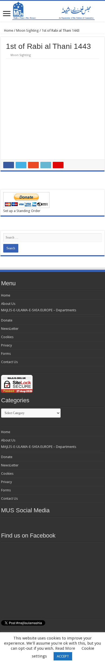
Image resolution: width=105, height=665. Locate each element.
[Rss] (23, 523)
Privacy (6, 345)
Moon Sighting (27, 30)
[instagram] (81, 523)
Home (8, 30)
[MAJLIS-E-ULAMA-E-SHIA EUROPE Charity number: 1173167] (52, 11)
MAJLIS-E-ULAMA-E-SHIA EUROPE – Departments (38, 310)
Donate (6, 320)
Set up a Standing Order (21, 211)
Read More (65, 648)
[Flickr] (52, 523)
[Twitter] (42, 523)
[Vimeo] (72, 523)
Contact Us (9, 362)
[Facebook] (33, 523)
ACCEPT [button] (63, 656)
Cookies (7, 337)
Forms (6, 354)
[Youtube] (62, 523)
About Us (8, 304)
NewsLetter (10, 329)
